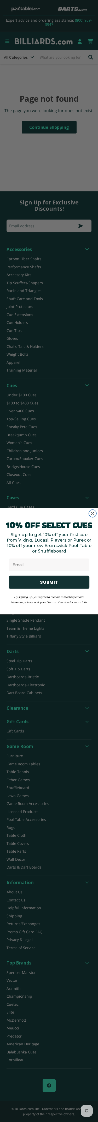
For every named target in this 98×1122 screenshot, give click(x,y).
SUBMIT (49, 582)
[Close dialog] (92, 513)
